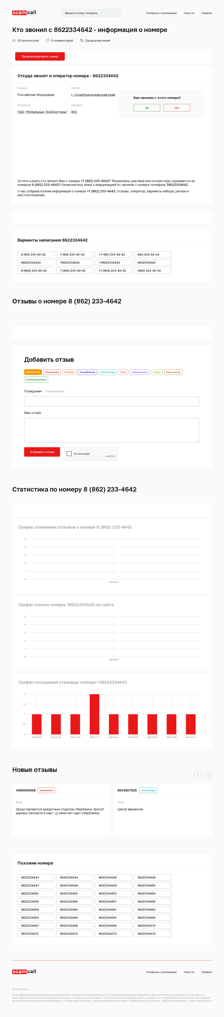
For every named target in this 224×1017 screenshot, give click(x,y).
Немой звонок (140, 372)
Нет (177, 107)
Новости (189, 13)
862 (74, 112)
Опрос (157, 372)
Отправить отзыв (42, 452)
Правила (206, 13)
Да (147, 107)
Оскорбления (87, 372)
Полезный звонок (36, 379)
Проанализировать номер (40, 56)
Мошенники (52, 372)
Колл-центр (173, 372)
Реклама (69, 372)
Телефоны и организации (161, 13)
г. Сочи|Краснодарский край (93, 95)
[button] (197, 775)
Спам (123, 372)
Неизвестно (33, 372)
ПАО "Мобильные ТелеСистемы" (43, 112)
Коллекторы (108, 372)
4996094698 (26, 790)
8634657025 (127, 790)
